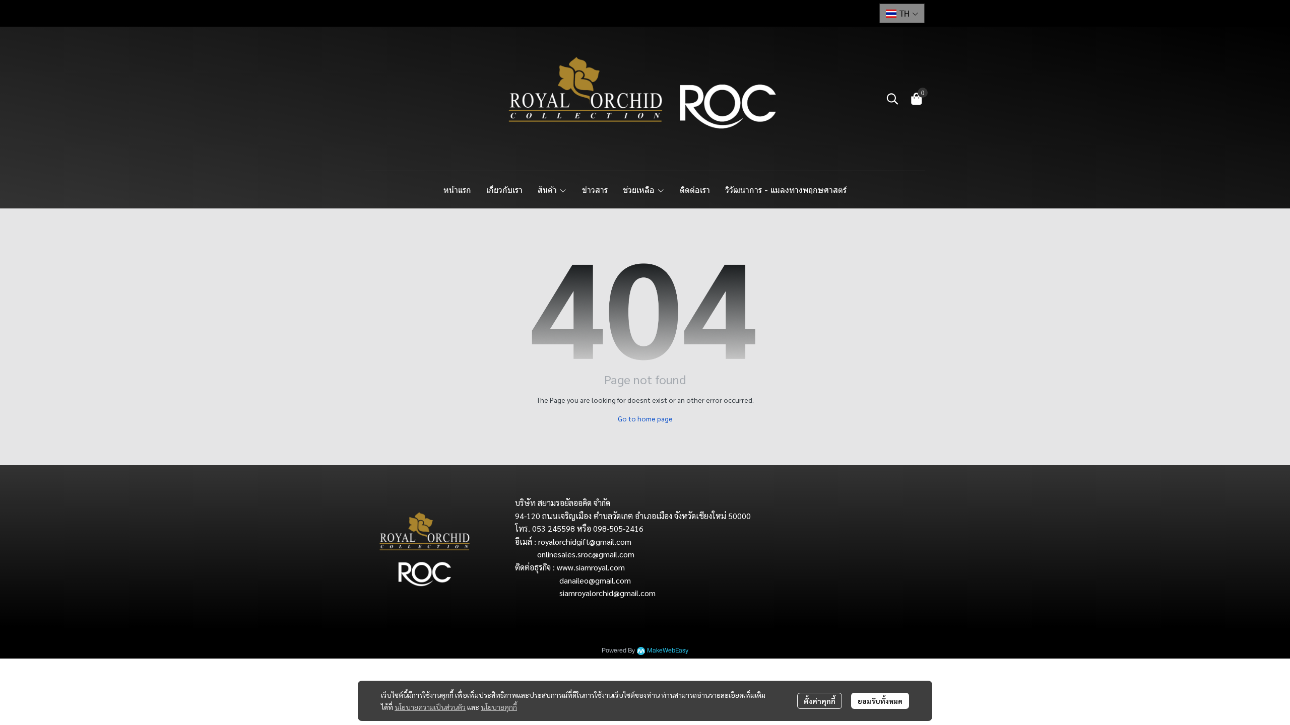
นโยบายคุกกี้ (499, 706)
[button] (902, 13)
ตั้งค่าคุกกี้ (819, 700)
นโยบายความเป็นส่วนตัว (430, 706)
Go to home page (645, 418)
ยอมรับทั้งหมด (880, 700)
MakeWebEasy (667, 650)
